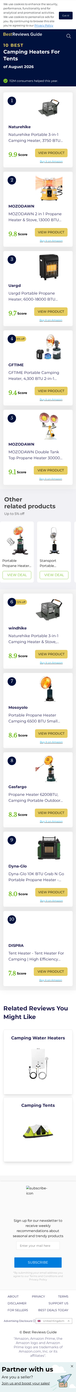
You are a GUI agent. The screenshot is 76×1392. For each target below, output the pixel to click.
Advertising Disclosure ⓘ (19, 1320)
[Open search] (68, 36)
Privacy (38, 1296)
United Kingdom (53, 1320)
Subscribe (38, 1262)
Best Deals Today (53, 1310)
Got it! (65, 15)
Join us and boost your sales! (26, 1383)
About (13, 1296)
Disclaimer (17, 1303)
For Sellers (18, 1310)
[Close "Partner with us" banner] (72, 1366)
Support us (58, 1303)
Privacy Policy (43, 25)
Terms (63, 1296)
